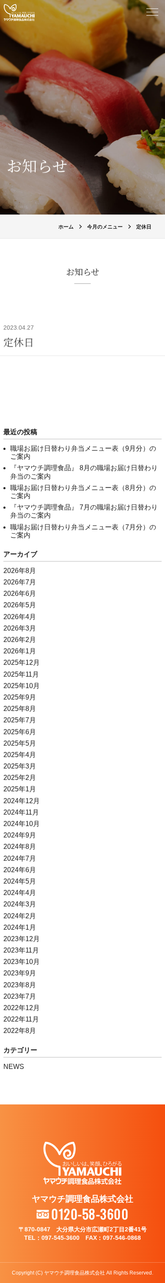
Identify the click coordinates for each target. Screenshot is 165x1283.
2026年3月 (19, 628)
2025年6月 (19, 731)
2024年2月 (19, 916)
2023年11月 (21, 950)
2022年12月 (21, 1007)
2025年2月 (19, 777)
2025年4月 (19, 754)
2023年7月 (19, 996)
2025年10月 (21, 685)
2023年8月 (19, 984)
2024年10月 (21, 823)
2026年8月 (19, 570)
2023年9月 (19, 973)
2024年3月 (19, 904)
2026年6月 (19, 593)
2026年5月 (19, 604)
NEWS (13, 1066)
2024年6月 (19, 869)
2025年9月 (19, 697)
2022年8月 (19, 1030)
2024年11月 (21, 812)
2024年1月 (19, 927)
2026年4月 (19, 616)
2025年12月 (21, 662)
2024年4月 (19, 892)
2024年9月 (19, 835)
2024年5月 (19, 881)
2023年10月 (21, 961)
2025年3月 (19, 766)
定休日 (18, 341)
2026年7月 (19, 582)
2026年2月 (19, 639)
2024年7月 (19, 858)
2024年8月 (19, 846)
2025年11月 (21, 674)
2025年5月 (19, 743)
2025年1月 (19, 789)
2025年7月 (19, 720)
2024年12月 (21, 800)
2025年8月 (19, 708)
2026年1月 (19, 651)
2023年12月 (21, 938)
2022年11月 (21, 1019)
